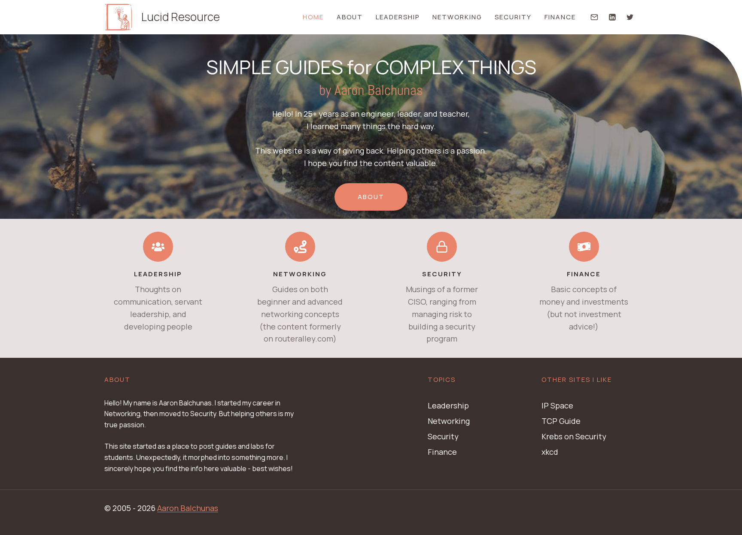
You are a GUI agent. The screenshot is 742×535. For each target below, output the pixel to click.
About (350, 16)
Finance (560, 16)
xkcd (549, 452)
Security (513, 16)
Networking (457, 16)
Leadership (398, 16)
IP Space (557, 405)
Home (313, 16)
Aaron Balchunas (187, 508)
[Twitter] (630, 17)
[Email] (594, 17)
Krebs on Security (573, 436)
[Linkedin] (612, 17)
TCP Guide (561, 421)
